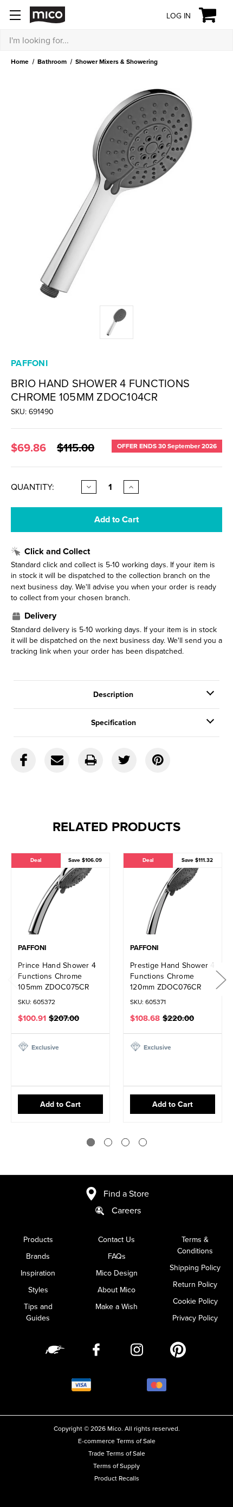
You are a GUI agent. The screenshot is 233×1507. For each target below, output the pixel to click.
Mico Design (117, 1272)
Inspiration (38, 1272)
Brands (38, 1256)
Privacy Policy (195, 1317)
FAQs (117, 1256)
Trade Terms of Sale (116, 1453)
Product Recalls (116, 1478)
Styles (38, 1289)
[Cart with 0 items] (214, 15)
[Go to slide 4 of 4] (143, 1142)
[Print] (90, 760)
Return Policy (195, 1284)
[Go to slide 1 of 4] (91, 1142)
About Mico (116, 1289)
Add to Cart (60, 1104)
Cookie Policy (195, 1301)
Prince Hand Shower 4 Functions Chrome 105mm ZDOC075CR (57, 976)
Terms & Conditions (195, 1245)
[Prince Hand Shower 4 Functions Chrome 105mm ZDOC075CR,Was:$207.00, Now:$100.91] (60, 899)
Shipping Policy (195, 1267)
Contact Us (116, 1239)
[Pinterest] (157, 760)
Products (38, 1239)
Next (220, 979)
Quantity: (32, 487)
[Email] (56, 760)
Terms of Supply (116, 1465)
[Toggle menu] (15, 15)
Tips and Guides (38, 1312)
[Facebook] (23, 760)
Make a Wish (116, 1306)
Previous (12, 979)
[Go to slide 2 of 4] (108, 1142)
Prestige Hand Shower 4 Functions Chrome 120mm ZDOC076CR (172, 976)
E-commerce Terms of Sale (117, 1440)
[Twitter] (124, 760)
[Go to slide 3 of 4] (125, 1142)
